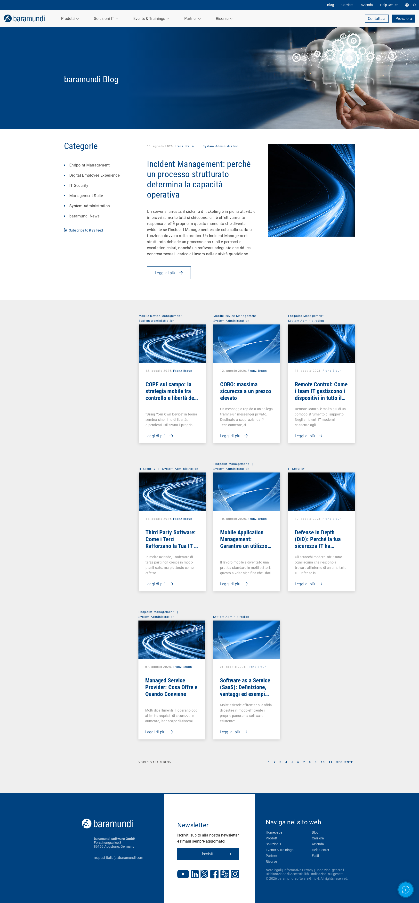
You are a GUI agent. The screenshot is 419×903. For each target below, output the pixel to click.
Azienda (318, 844)
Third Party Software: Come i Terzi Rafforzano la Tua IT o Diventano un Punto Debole (171, 546)
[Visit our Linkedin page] (195, 874)
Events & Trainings (279, 850)
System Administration (89, 206)
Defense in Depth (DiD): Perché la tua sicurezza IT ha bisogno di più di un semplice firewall (318, 546)
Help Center (320, 850)
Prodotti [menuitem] (68, 18)
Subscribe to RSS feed (86, 230)
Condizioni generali (329, 870)
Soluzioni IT (274, 844)
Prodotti (272, 838)
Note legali (274, 870)
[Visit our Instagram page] (235, 874)
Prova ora (403, 18)
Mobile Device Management (160, 316)
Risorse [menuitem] (222, 18)
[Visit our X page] (204, 874)
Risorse (271, 861)
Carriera (318, 838)
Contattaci (377, 18)
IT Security (78, 185)
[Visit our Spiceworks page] (224, 874)
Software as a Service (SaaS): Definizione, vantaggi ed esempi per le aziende (245, 690)
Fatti (315, 856)
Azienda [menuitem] (367, 5)
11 (330, 762)
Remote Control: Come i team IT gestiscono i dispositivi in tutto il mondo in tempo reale (321, 394)
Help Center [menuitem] (389, 5)
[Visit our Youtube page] (183, 874)
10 (323, 762)
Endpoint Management (89, 165)
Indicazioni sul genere (327, 874)
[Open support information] (405, 889)
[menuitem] (408, 5)
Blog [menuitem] (330, 5)
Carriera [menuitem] (347, 5)
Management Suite (86, 195)
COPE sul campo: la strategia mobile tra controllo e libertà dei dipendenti (170, 394)
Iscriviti (208, 854)
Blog (315, 832)
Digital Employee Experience (94, 175)
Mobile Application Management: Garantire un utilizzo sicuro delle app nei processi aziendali (243, 546)
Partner (271, 856)
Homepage (274, 832)
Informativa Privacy (298, 870)
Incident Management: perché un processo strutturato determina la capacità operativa (199, 179)
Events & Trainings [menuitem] (149, 18)
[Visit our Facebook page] (214, 874)
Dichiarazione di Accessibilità (287, 874)
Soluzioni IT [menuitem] (104, 18)
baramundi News (84, 216)
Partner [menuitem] (191, 18)
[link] (24, 18)
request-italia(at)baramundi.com (118, 858)
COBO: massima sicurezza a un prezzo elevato (245, 391)
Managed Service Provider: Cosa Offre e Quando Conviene (171, 687)
